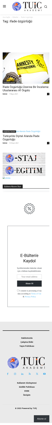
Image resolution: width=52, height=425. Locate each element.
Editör (5, 94)
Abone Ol (29, 284)
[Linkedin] (22, 374)
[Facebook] (8, 374)
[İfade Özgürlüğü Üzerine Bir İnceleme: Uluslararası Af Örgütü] (26, 55)
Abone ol (41, 418)
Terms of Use (36, 294)
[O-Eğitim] (24, 175)
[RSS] (30, 374)
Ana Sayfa (6, 17)
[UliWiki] (6, 178)
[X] (37, 374)
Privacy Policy (30, 297)
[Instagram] (15, 374)
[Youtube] (44, 374)
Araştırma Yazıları (9, 82)
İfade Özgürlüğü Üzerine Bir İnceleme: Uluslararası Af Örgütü (26, 88)
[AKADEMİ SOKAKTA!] (26, 6)
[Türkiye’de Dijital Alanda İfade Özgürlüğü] (26, 118)
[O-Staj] (24, 163)
